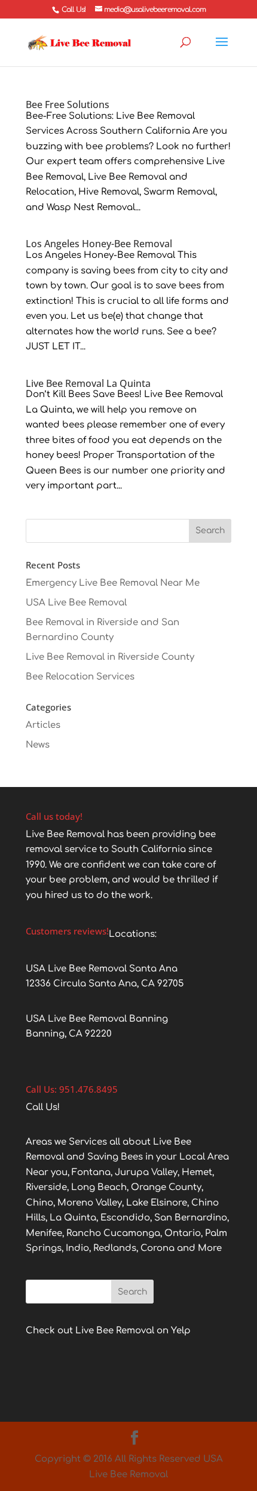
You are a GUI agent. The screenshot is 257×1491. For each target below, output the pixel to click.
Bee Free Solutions (67, 104)
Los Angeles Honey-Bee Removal (99, 243)
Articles (43, 725)
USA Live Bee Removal (76, 603)
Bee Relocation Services (80, 677)
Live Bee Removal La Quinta (88, 383)
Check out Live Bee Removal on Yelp (108, 1331)
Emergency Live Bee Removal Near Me (113, 583)
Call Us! (73, 9)
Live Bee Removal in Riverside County (110, 657)
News (38, 745)
